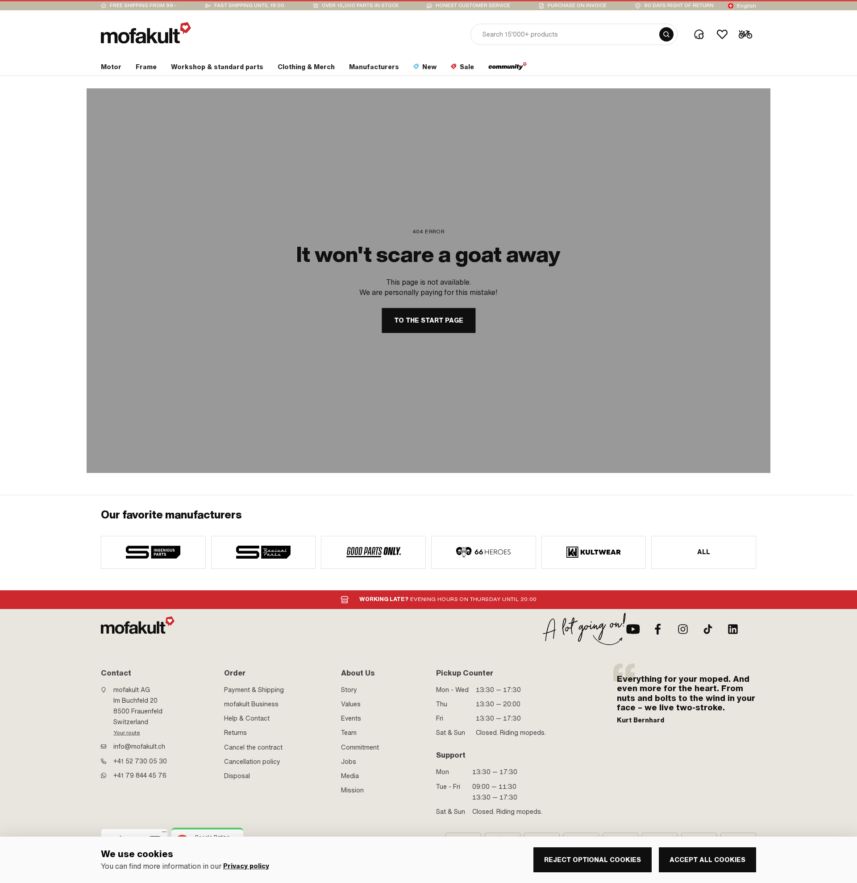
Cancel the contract (253, 747)
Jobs (348, 761)
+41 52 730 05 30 (140, 761)
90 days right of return (679, 5)
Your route (126, 732)
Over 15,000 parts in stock (360, 5)
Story (349, 689)
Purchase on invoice (577, 5)
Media (350, 775)
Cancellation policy (252, 761)
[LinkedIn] (733, 629)
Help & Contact (247, 718)
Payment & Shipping (254, 689)
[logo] (146, 33)
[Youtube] (633, 629)
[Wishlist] (722, 34)
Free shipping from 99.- (143, 5)
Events (351, 718)
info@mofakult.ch (139, 746)
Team (349, 732)
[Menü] (164, 834)
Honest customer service (473, 5)
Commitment (360, 747)
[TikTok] (708, 629)
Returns (235, 732)
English (746, 5)
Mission (352, 790)
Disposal (237, 775)
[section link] (507, 68)
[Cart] (745, 34)
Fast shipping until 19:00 (249, 5)
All (704, 551)
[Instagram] (683, 629)
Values (351, 704)
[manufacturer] (153, 552)
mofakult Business (251, 704)
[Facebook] (658, 629)
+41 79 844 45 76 (139, 775)
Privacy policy (246, 866)
